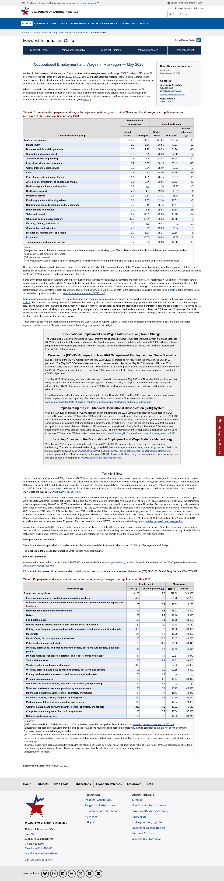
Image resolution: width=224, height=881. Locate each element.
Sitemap (137, 799)
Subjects (42, 784)
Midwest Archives (148, 49)
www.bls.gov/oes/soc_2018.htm (116, 433)
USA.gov (89, 822)
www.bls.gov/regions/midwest (172, 94)
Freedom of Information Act (149, 805)
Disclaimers (139, 816)
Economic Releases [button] (103, 23)
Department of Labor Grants (102, 811)
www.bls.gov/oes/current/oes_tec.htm (164, 521)
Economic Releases (109, 784)
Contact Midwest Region (38, 859)
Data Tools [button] (58, 23)
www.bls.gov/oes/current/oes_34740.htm (83, 293)
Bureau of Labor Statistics (35, 32)
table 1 (173, 290)
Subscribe (198, 8)
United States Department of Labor (186, 2)
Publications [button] (78, 23)
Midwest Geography (73, 49)
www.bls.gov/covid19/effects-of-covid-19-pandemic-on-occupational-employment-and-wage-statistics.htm (98, 402)
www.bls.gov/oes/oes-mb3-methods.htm (101, 457)
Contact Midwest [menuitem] (184, 49)
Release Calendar (183, 8)
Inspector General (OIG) (99, 799)
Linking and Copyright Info (148, 822)
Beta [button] (143, 23)
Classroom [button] (127, 23)
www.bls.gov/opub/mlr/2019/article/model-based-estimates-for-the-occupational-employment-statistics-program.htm (108, 453)
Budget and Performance (100, 805)
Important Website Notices (148, 827)
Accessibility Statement (146, 839)
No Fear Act (92, 816)
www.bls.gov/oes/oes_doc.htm (38, 565)
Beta (150, 784)
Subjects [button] (40, 23)
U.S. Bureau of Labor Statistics (54, 12)
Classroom (134, 784)
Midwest (84, 32)
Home (27, 784)
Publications (82, 784)
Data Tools (61, 784)
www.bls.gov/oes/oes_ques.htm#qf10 (156, 433)
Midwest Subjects (111, 49)
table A (85, 99)
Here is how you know (85, 2)
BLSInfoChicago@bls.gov (171, 91)
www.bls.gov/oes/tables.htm (66, 491)
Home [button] (25, 23)
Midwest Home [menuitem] (39, 49)
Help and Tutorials (143, 833)
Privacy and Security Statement (151, 811)
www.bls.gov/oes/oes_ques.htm (118, 562)
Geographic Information (64, 32)
